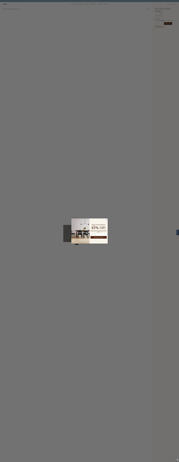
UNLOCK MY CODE (98, 237)
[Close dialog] (106, 219)
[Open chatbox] (177, 460)
